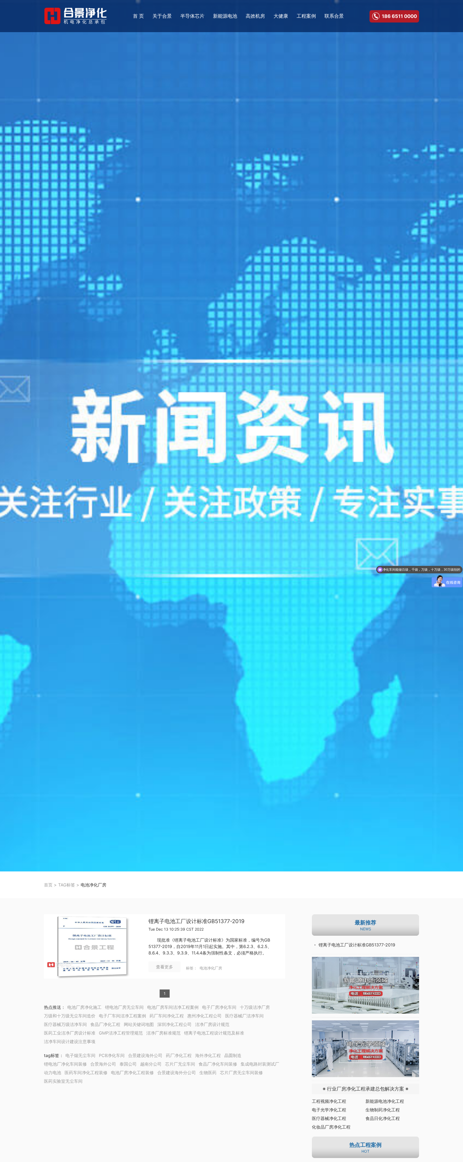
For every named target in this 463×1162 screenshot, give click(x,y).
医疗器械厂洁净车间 (244, 1015)
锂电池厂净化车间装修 (65, 1064)
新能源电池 (225, 16)
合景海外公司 (103, 1064)
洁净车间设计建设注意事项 (69, 1041)
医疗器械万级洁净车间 (65, 1024)
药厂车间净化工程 (167, 1015)
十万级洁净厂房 (255, 1007)
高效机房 (255, 16)
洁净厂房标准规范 (163, 1033)
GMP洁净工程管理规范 (121, 1033)
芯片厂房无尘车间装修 (241, 1072)
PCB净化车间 (112, 1055)
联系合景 (334, 16)
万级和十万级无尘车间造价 (69, 1015)
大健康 (281, 16)
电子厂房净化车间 (219, 1007)
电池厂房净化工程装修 (132, 1072)
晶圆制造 (232, 1055)
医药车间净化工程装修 (86, 1072)
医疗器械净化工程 (329, 1118)
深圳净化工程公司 (174, 1024)
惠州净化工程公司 (204, 1015)
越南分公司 (151, 1064)
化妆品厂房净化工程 (331, 1127)
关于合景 (162, 16)
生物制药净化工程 (382, 1109)
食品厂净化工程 (105, 1024)
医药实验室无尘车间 (63, 1081)
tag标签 (51, 1055)
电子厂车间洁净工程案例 (122, 1015)
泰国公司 (128, 1064)
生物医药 (207, 1072)
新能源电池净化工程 (384, 1101)
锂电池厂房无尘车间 (124, 1007)
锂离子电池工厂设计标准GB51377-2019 (196, 921)
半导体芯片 (192, 16)
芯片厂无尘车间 (180, 1064)
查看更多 (164, 966)
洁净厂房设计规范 (212, 1024)
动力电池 (52, 1072)
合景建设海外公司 (145, 1055)
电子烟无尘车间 (80, 1055)
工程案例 (306, 16)
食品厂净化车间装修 (218, 1064)
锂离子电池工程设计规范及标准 (214, 1033)
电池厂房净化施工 (84, 1007)
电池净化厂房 (211, 968)
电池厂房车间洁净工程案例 (173, 1007)
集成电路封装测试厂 (260, 1064)
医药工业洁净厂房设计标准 (69, 1033)
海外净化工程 (208, 1055)
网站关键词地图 (139, 1024)
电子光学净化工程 (329, 1109)
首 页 (138, 16)
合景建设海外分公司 (176, 1072)
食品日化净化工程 (382, 1118)
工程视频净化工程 (329, 1101)
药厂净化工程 (179, 1055)
